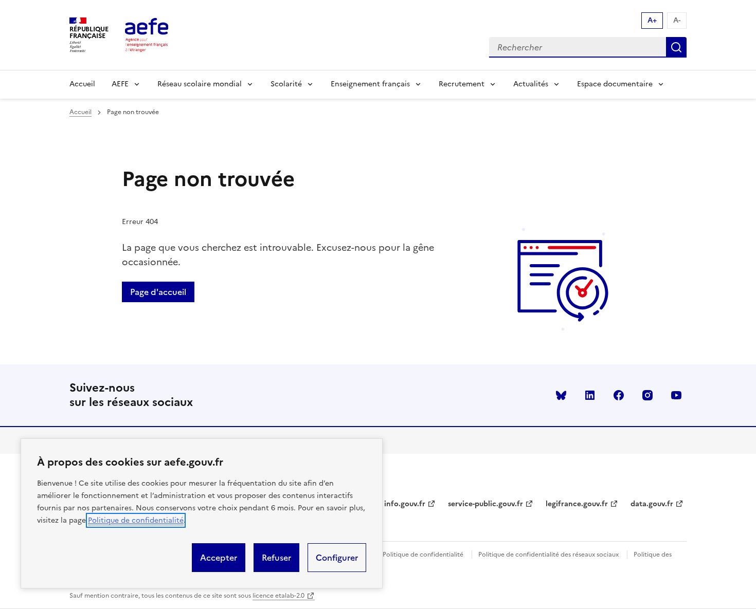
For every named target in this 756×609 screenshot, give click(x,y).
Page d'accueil (158, 292)
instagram (647, 395)
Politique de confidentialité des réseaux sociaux (548, 554)
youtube (676, 395)
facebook (618, 395)
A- (676, 20)
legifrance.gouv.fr (577, 504)
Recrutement (461, 84)
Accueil (82, 84)
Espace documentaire (615, 84)
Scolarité (286, 84)
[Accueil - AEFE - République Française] (146, 35)
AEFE (120, 84)
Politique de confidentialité (136, 520)
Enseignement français (370, 84)
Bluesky (561, 395)
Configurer (337, 557)
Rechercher (676, 47)
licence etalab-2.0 (278, 595)
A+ (652, 20)
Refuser (276, 557)
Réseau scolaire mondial (199, 84)
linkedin (590, 395)
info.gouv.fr (404, 504)
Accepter (218, 557)
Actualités (530, 84)
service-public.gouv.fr (485, 504)
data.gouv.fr (652, 504)
